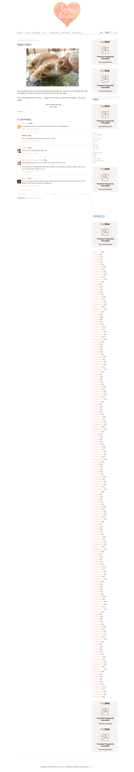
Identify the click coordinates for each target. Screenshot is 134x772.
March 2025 (97, 294)
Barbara (24, 178)
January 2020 (97, 449)
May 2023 (96, 349)
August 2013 (97, 641)
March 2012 (97, 684)
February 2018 (97, 506)
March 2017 (97, 534)
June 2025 (96, 287)
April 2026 (96, 262)
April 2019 (96, 472)
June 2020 (96, 437)
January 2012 (97, 689)
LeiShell (25, 148)
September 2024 (98, 309)
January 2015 (97, 599)
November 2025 (98, 274)
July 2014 (96, 614)
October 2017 (97, 516)
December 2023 (98, 332)
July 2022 (96, 374)
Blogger (90, 767)
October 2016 (97, 546)
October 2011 (97, 696)
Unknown (25, 123)
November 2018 (98, 484)
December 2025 (98, 272)
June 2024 (96, 317)
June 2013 (96, 646)
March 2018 (97, 504)
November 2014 (98, 604)
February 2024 (97, 327)
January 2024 (97, 329)
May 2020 (96, 439)
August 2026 (97, 252)
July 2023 (96, 344)
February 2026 (97, 267)
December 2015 (98, 571)
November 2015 (98, 574)
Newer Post (21, 194)
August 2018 (97, 491)
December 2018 (98, 481)
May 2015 (96, 589)
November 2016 (98, 544)
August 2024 (97, 312)
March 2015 (97, 594)
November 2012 (98, 664)
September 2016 (98, 549)
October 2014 (97, 606)
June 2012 (96, 676)
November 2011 (98, 694)
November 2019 (98, 454)
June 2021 (96, 407)
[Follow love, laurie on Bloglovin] (99, 217)
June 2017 (96, 527)
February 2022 (97, 387)
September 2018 (98, 489)
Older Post (85, 194)
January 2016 (97, 569)
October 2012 (97, 666)
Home (54, 194)
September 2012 (98, 669)
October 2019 (97, 457)
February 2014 (97, 626)
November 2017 (98, 514)
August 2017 (97, 522)
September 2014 (98, 609)
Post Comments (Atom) (34, 198)
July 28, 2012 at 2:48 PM (30, 153)
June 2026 (96, 257)
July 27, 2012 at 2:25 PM (30, 129)
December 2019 (98, 452)
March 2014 (97, 624)
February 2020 (97, 447)
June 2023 (96, 347)
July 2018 (96, 494)
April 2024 (96, 322)
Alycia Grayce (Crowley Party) (32, 160)
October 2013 (97, 636)
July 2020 (96, 434)
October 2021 (97, 397)
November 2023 (98, 334)
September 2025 (98, 279)
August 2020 (97, 432)
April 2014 (96, 621)
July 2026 (96, 254)
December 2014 (98, 601)
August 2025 (97, 282)
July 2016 (96, 554)
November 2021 (98, 394)
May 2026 (96, 259)
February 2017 (97, 537)
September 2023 (98, 339)
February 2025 (97, 297)
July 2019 (96, 464)
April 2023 (96, 352)
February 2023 (97, 357)
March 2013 (97, 654)
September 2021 (98, 399)
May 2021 (96, 409)
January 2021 (97, 419)
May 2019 (96, 469)
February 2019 (97, 477)
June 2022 (96, 377)
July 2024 (96, 314)
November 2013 (98, 634)
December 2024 (98, 302)
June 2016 (96, 556)
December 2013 (98, 631)
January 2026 (97, 269)
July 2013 (96, 644)
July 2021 (96, 404)
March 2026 (97, 264)
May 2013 (96, 649)
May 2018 (96, 499)
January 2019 (97, 479)
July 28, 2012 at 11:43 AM (30, 141)
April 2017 (96, 531)
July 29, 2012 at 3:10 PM (30, 172)
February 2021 (97, 417)
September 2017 (98, 519)
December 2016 (98, 541)
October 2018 (97, 487)
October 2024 (97, 307)
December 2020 (98, 422)
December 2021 (98, 392)
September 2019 (98, 459)
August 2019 (97, 462)
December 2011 (98, 691)
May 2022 (96, 379)
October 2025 (97, 277)
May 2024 (96, 319)
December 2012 (98, 661)
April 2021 (96, 412)
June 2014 (96, 616)
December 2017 (98, 512)
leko (24, 111)
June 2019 (96, 466)
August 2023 (97, 342)
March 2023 (97, 354)
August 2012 (97, 671)
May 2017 (96, 529)
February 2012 (97, 686)
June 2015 (96, 587)
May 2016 (96, 559)
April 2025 (96, 292)
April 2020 (96, 441)
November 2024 (98, 304)
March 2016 (97, 564)
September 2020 (98, 429)
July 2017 (96, 524)
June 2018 (96, 497)
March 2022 (97, 384)
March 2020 (97, 444)
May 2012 (96, 679)
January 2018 (97, 509)
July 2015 (96, 584)
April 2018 (96, 502)
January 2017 (97, 539)
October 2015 (97, 576)
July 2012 (96, 674)
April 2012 (96, 681)
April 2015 (96, 591)
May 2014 (96, 619)
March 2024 (97, 324)
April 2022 (96, 382)
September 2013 (98, 639)
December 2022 (98, 362)
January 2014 (97, 629)
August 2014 (97, 611)
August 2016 (97, 551)
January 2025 (97, 299)
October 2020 (97, 427)
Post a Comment (25, 190)
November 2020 (98, 424)
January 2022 (97, 389)
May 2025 (96, 289)
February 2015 (97, 596)
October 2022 (97, 367)
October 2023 (97, 337)
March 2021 (97, 414)
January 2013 (97, 659)
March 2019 (97, 474)
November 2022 (98, 364)
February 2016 (97, 566)
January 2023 (97, 359)
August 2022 (97, 372)
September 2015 (98, 579)
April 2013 (96, 651)
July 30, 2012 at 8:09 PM (30, 186)
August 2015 (97, 581)
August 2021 (97, 402)
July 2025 (96, 284)
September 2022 (98, 369)
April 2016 (96, 562)
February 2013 (97, 656)
